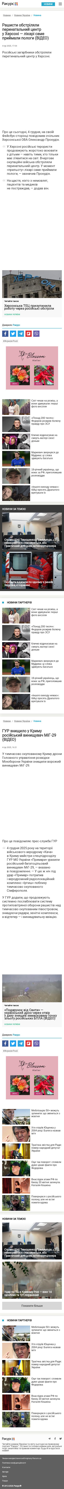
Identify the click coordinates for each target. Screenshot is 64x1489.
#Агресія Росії (10, 341)
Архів (4, 1476)
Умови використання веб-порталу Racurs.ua (21, 1458)
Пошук (5, 1481)
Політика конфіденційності (14, 1463)
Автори (5, 1472)
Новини (48, 4)
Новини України (22, 15)
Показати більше (32, 1305)
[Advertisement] (32, 93)
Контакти (6, 1467)
